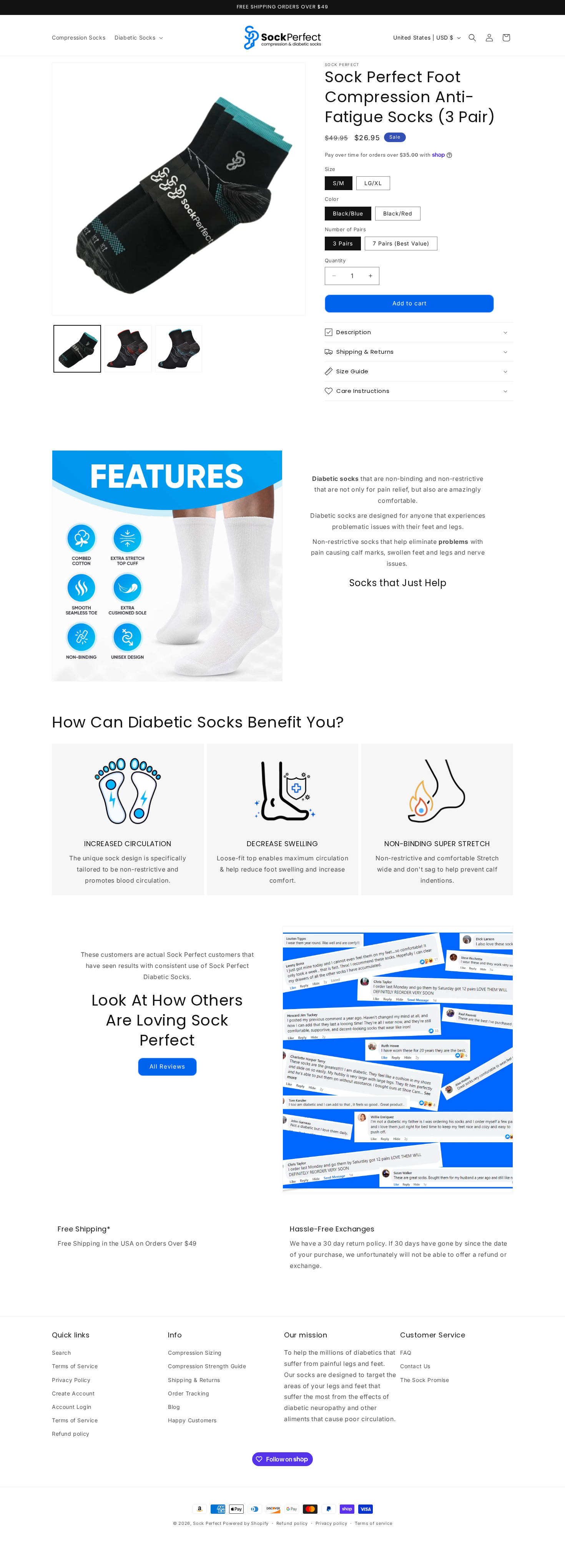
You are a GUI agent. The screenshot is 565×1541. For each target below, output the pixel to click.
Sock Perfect (207, 1523)
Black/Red (397, 213)
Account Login (71, 1406)
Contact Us (415, 1366)
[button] (138, 38)
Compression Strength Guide (207, 1366)
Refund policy (71, 1433)
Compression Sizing (195, 1352)
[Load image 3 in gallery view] (128, 348)
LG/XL (373, 183)
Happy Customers (192, 1420)
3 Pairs (343, 243)
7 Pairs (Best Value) (401, 243)
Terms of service (373, 1523)
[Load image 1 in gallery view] (77, 348)
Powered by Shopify (246, 1523)
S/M (338, 183)
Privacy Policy (71, 1380)
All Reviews (167, 1066)
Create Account (73, 1393)
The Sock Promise (424, 1380)
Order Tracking (188, 1393)
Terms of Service (75, 1366)
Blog (174, 1406)
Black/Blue (348, 213)
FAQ (406, 1352)
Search (61, 1352)
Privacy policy (331, 1523)
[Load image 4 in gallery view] (178, 348)
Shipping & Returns (194, 1380)
